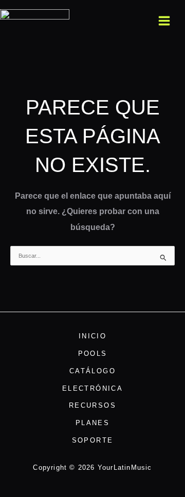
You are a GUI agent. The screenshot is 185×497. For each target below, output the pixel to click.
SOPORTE (93, 440)
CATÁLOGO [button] (92, 371)
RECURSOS (92, 405)
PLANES (92, 423)
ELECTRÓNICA (92, 388)
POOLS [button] (92, 353)
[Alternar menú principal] (164, 20)
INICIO (92, 336)
